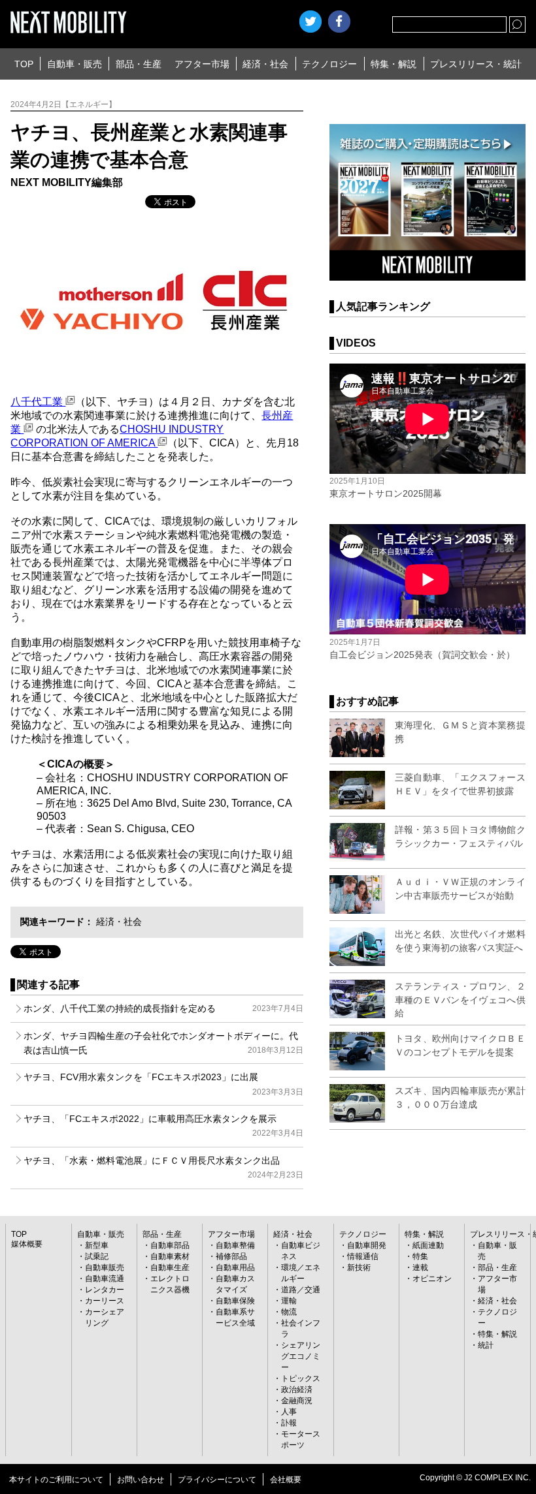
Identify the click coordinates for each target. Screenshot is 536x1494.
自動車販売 (104, 1267)
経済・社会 (265, 64)
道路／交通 (300, 1289)
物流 (289, 1311)
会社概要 (285, 1479)
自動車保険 (235, 1300)
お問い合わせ (140, 1479)
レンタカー (104, 1289)
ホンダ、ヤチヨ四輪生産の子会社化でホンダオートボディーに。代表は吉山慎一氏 (163, 1043)
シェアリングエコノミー (300, 1356)
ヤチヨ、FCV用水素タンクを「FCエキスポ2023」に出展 (163, 1084)
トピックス (300, 1378)
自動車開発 (366, 1245)
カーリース (104, 1300)
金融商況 (296, 1400)
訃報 (289, 1422)
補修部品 (231, 1256)
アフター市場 (202, 64)
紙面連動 (428, 1245)
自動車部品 (170, 1245)
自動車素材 (170, 1256)
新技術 (359, 1267)
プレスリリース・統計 (476, 64)
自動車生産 (170, 1267)
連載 (420, 1267)
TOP (23, 64)
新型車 (97, 1245)
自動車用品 (235, 1267)
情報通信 (362, 1256)
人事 (289, 1411)
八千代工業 (37, 401)
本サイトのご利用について (56, 1479)
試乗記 (97, 1256)
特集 (420, 1256)
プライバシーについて (217, 1479)
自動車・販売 (74, 64)
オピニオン (432, 1278)
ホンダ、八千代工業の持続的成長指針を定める (163, 1008)
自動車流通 (104, 1278)
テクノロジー (329, 64)
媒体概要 (26, 1244)
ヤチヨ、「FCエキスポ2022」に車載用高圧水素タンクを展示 (163, 1125)
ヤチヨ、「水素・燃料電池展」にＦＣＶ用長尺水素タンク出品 (163, 1167)
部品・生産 (138, 64)
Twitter (310, 21)
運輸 (289, 1300)
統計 (486, 1345)
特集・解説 (393, 64)
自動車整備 (235, 1245)
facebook (339, 21)
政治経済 (296, 1389)
